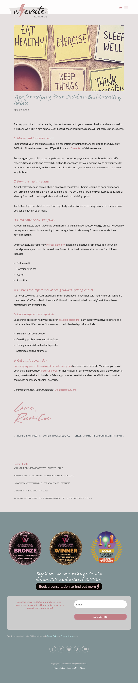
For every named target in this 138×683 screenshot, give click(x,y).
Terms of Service (67, 636)
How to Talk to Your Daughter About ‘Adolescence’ (42, 483)
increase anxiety (55, 244)
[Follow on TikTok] (77, 649)
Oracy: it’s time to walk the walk (31, 490)
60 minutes (75, 148)
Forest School (49, 370)
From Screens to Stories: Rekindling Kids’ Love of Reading (44, 475)
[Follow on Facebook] (52, 649)
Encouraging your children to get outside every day (43, 366)
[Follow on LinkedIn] (61, 649)
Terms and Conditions (76, 668)
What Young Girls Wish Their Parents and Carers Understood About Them (53, 498)
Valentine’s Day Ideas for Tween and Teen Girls (38, 468)
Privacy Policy (52, 636)
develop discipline (69, 319)
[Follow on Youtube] (85, 649)
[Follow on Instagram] (69, 649)
